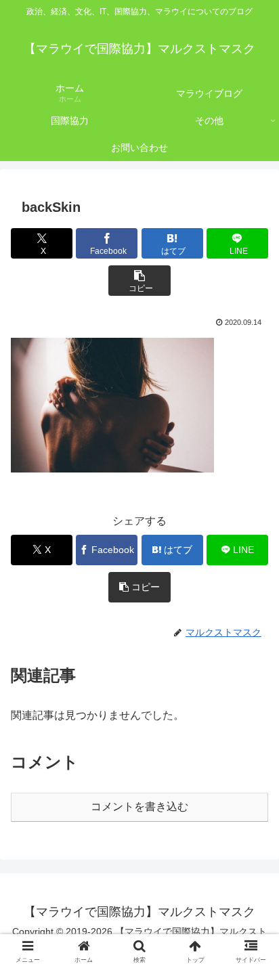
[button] (139, 280)
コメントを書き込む (139, 806)
